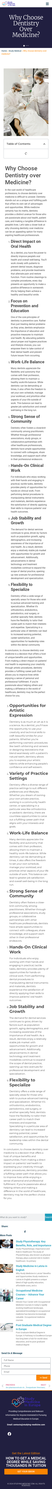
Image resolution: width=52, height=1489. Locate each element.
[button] (47, 3)
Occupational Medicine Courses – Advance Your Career (30, 1294)
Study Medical (15, 51)
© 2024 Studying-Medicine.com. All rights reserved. (26, 1485)
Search (48, 1217)
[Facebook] (9, 1434)
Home (4, 51)
